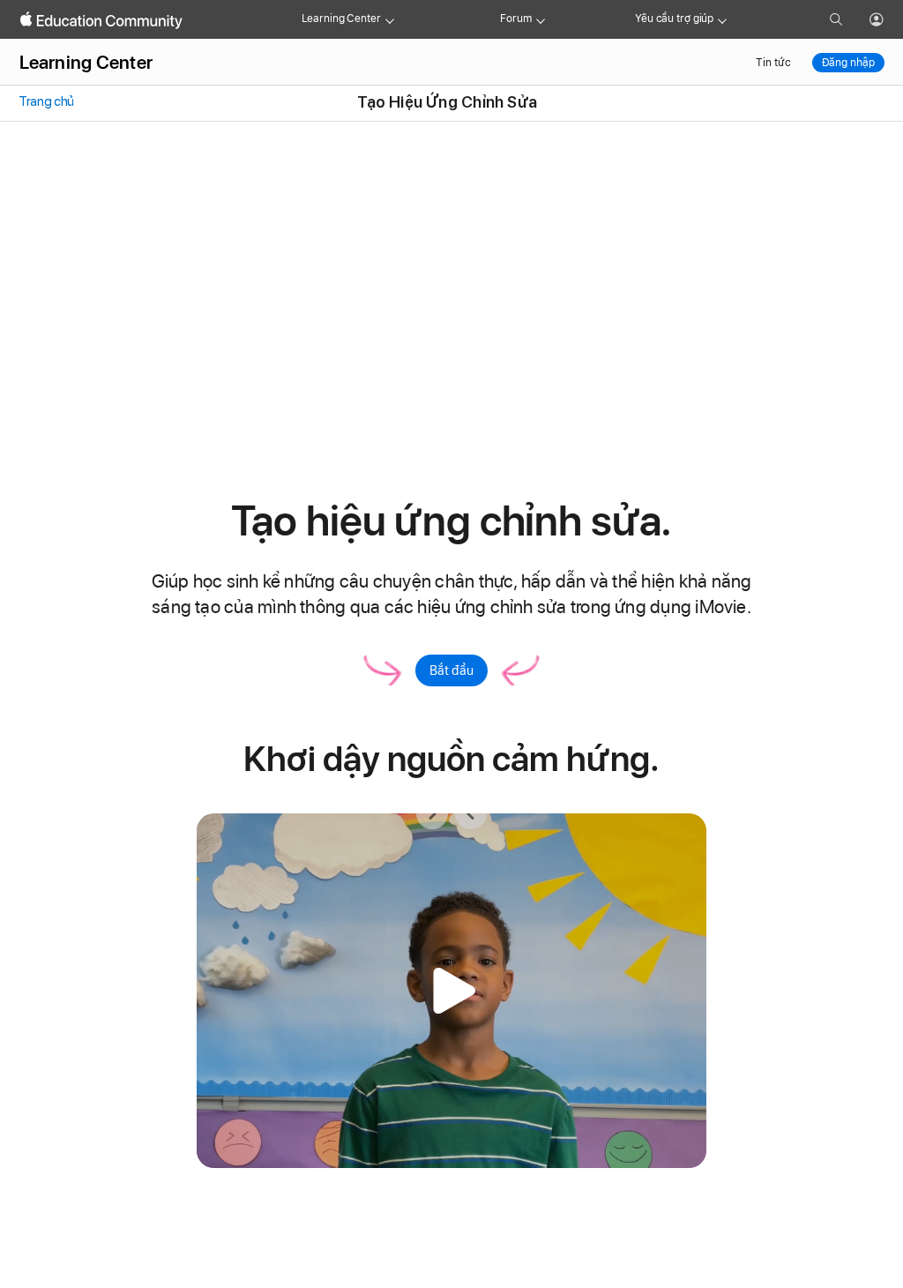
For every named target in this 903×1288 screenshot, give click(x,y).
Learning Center (341, 18)
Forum (515, 18)
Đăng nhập (848, 62)
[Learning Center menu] (389, 19)
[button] (452, 990)
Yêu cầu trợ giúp (674, 18)
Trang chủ (45, 101)
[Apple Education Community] (101, 20)
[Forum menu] (540, 19)
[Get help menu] (722, 19)
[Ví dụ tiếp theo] (432, 813)
